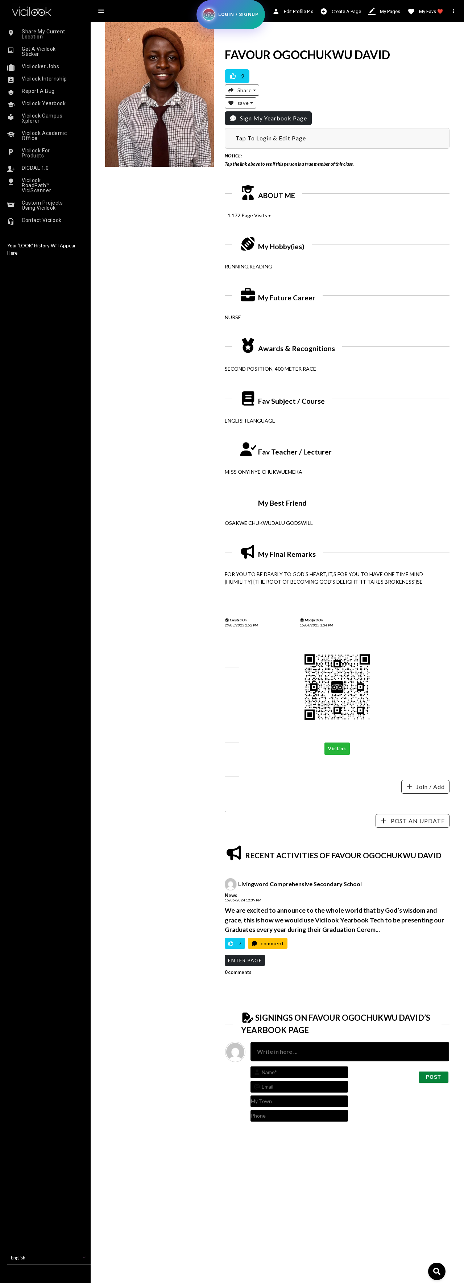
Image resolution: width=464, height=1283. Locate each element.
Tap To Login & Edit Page (271, 138)
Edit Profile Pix (298, 11)
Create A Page (346, 11)
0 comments (238, 972)
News (231, 895)
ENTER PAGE (245, 960)
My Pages (389, 11)
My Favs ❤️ (430, 11)
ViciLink (337, 748)
